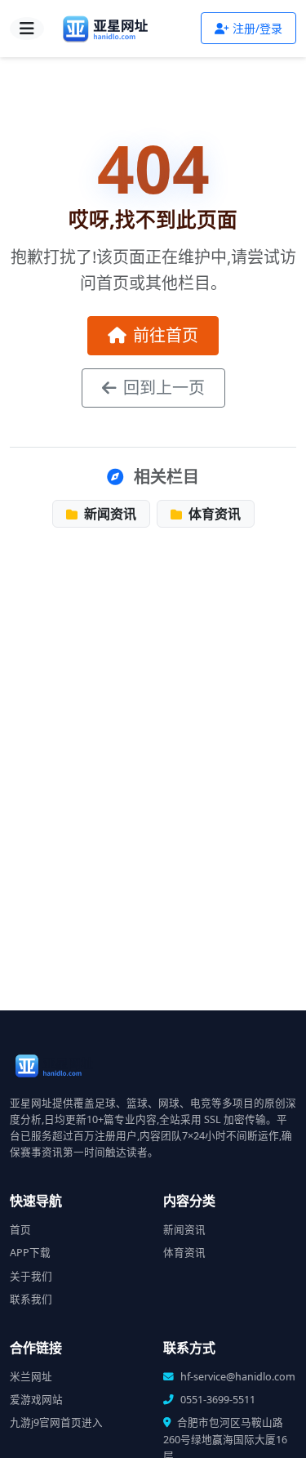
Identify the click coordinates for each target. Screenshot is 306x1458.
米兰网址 (31, 1377)
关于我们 (31, 1276)
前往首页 (165, 335)
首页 (20, 1230)
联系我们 (31, 1299)
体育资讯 (213, 514)
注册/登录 (257, 28)
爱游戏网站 (36, 1400)
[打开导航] (27, 28)
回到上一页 (164, 388)
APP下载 (30, 1253)
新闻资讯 (108, 514)
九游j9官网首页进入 (56, 1422)
